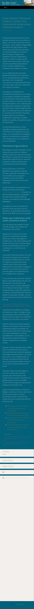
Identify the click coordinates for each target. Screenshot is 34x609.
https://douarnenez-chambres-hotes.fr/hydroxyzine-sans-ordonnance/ (18, 420)
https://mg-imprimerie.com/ (12, 192)
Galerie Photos (7, 460)
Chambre (5, 451)
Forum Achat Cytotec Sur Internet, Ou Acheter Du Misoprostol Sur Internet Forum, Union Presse (16, 438)
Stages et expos (8, 466)
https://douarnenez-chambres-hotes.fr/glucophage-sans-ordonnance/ (18, 408)
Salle (4, 454)
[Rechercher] (31, 7)
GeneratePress (20, 604)
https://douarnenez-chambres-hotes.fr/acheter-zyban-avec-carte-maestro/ (18, 427)
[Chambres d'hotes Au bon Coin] (17, 3)
